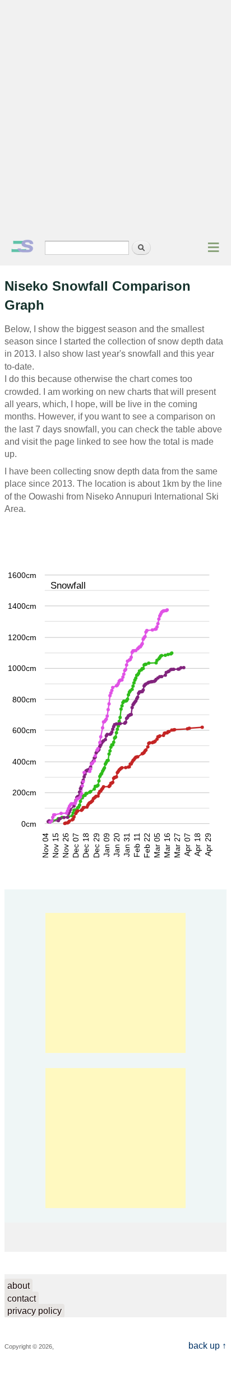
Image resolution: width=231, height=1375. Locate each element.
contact (21, 1298)
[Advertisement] (115, 121)
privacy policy (34, 1311)
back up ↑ (207, 1345)
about (18, 1285)
